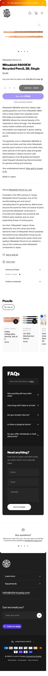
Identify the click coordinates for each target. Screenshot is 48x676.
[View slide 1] (18, 546)
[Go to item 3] (24, 51)
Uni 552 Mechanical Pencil (28, 336)
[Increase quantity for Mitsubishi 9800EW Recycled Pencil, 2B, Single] (14, 88)
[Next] (42, 3)
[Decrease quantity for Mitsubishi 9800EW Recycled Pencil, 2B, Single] (5, 88)
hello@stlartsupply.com (33, 541)
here (32, 381)
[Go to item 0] (18, 51)
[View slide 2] (21, 546)
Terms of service (33, 660)
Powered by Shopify (33, 656)
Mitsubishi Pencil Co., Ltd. (20, 190)
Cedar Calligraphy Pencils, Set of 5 (11, 335)
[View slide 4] (27, 546)
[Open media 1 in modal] (39, 24)
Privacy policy (22, 660)
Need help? (10, 262)
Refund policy (12, 660)
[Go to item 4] (27, 51)
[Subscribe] (39, 615)
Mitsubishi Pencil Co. (12, 60)
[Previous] (3, 3)
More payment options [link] (23, 102)
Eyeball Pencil (10, 328)
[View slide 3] (24, 546)
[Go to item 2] (21, 51)
